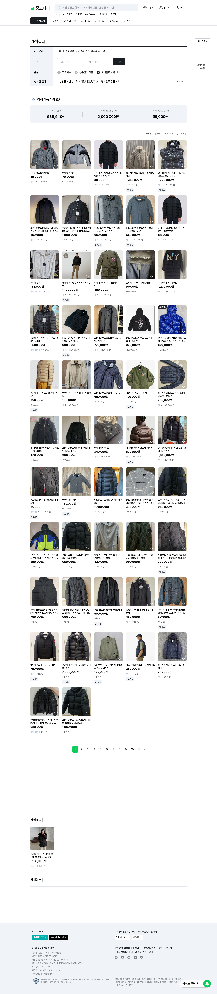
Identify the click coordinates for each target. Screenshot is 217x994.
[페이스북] (116, 957)
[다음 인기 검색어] (59, 13)
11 (139, 749)
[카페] (128, 957)
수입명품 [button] (69, 51)
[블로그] (135, 957)
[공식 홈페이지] (141, 957)
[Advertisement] (108, 785)
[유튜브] (122, 957)
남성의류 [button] (82, 51)
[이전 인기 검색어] (56, 13)
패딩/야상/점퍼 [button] (98, 51)
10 (132, 749)
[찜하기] (56, 166)
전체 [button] (59, 51)
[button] (97, 81)
